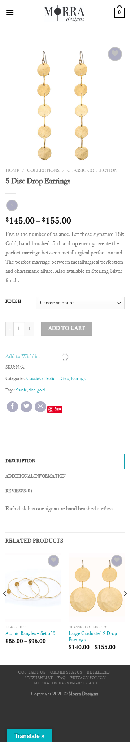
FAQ (61, 678)
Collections (43, 171)
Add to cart (66, 328)
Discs (64, 379)
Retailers (98, 672)
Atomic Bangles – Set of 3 (30, 633)
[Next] (125, 608)
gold (41, 390)
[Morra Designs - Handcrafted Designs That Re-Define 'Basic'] (64, 12)
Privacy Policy (88, 678)
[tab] (65, 461)
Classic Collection (92, 171)
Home (12, 171)
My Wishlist (39, 678)
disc (32, 390)
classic (21, 390)
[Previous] (5, 608)
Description (20, 461)
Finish (13, 302)
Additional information (35, 476)
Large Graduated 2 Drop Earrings (93, 637)
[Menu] (9, 12)
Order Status (66, 672)
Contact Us (32, 672)
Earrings (78, 379)
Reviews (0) (18, 491)
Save (58, 409)
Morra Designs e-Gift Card (66, 683)
